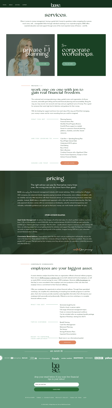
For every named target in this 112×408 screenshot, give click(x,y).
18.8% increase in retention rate (49, 278)
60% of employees (82, 280)
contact (76, 249)
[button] (17, 5)
